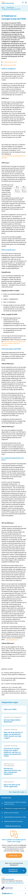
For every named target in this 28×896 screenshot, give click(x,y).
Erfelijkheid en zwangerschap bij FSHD (15, 808)
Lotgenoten (7, 717)
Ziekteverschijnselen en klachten (13, 821)
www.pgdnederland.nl (12, 639)
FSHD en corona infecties (11, 812)
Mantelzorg (14, 729)
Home (2, 7)
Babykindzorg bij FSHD (9, 65)
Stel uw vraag (13, 855)
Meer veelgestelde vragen (16, 792)
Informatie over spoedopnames (13, 870)
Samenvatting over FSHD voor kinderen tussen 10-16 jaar (15, 803)
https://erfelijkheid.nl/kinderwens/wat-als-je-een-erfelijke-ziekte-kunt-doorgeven (13, 343)
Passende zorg (10, 7)
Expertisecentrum (9, 764)
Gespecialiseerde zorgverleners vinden (15, 817)
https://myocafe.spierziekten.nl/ (15, 883)
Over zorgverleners (16, 717)
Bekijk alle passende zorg (12, 826)
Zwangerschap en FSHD (10, 62)
